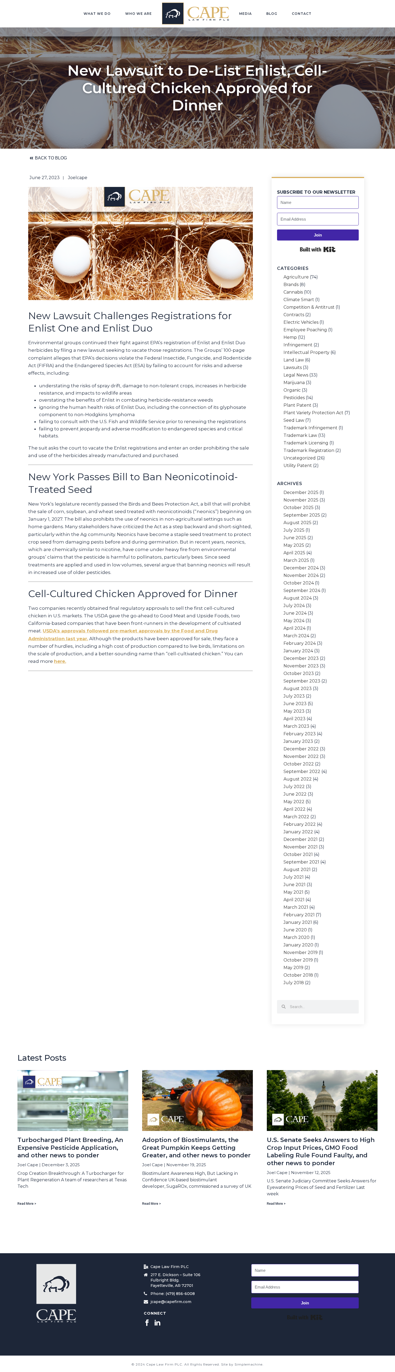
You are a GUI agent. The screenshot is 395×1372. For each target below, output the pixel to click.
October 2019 (298, 960)
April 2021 (293, 899)
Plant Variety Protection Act (313, 412)
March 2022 (296, 816)
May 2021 (293, 892)
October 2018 (298, 975)
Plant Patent (297, 405)
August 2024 (297, 598)
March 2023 (296, 726)
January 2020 (298, 945)
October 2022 (298, 764)
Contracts (293, 314)
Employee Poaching (305, 330)
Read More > (26, 1204)
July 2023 (294, 696)
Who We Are (138, 14)
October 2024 (298, 583)
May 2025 (293, 545)
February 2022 (299, 824)
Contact (301, 14)
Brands (291, 284)
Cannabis (293, 292)
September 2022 (301, 771)
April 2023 (294, 718)
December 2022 (301, 749)
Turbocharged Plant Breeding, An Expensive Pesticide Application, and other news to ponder (70, 1147)
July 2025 (293, 530)
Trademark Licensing (305, 443)
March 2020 (296, 937)
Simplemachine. (249, 1364)
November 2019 (300, 952)
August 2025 (297, 522)
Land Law (293, 360)
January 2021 (297, 922)
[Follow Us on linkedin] (157, 1322)
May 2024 (293, 620)
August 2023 (297, 688)
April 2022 (294, 809)
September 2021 (301, 862)
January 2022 (298, 832)
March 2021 (295, 907)
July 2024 (294, 605)
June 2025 (294, 537)
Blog (271, 14)
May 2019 (293, 967)
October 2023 (298, 673)
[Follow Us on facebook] (147, 1322)
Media (245, 14)
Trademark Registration (308, 450)
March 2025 (296, 560)
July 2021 (293, 877)
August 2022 (297, 779)
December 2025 (300, 492)
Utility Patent (297, 465)
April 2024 (294, 628)
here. (60, 661)
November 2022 (301, 756)
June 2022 (295, 794)
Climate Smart (298, 299)
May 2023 (293, 711)
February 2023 (299, 734)
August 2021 (297, 869)
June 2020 (295, 930)
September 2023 (301, 681)
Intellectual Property (306, 352)
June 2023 (295, 703)
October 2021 (298, 854)
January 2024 (298, 651)
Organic (292, 390)
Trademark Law (300, 435)
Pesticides (294, 397)
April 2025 (294, 553)
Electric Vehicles (300, 322)
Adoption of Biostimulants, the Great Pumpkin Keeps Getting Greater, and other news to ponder (196, 1147)
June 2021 (294, 884)
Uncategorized (299, 458)
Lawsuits (292, 367)
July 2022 (294, 786)
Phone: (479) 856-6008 (172, 1293)
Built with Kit (318, 249)
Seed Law (293, 420)
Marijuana (294, 382)
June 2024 (295, 613)
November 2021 (300, 847)
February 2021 (299, 915)
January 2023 (298, 741)
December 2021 (300, 839)
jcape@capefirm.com (170, 1301)
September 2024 (301, 590)
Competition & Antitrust (309, 307)
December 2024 (301, 568)
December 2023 (301, 658)
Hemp (290, 337)
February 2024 (299, 643)
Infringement (298, 345)
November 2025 (300, 500)
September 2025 (301, 515)
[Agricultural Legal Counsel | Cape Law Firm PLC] (195, 13)
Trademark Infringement (310, 428)
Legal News (295, 375)
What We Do (97, 14)
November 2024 (301, 575)
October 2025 (298, 507)
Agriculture (296, 277)
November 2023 (301, 666)
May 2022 (293, 801)
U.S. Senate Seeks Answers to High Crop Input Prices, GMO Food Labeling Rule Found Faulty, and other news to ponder (321, 1151)
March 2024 (296, 635)
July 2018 (293, 982)
